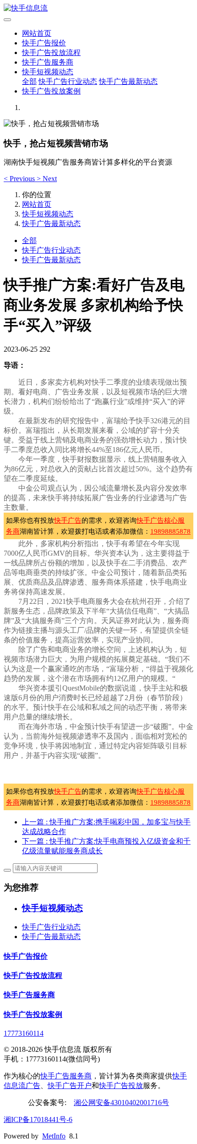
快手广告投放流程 (51, 52)
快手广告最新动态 (128, 81)
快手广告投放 (121, 1085)
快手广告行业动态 (67, 81)
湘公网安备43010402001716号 (121, 1102)
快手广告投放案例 (51, 91)
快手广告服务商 (47, 62)
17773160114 (24, 1033)
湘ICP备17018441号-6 (38, 1119)
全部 (29, 81)
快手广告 (68, 520)
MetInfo (54, 1136)
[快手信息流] (98, 8)
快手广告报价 (44, 43)
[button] (20, 178)
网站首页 (36, 33)
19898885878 (170, 531)
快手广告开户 (70, 1085)
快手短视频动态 (47, 72)
